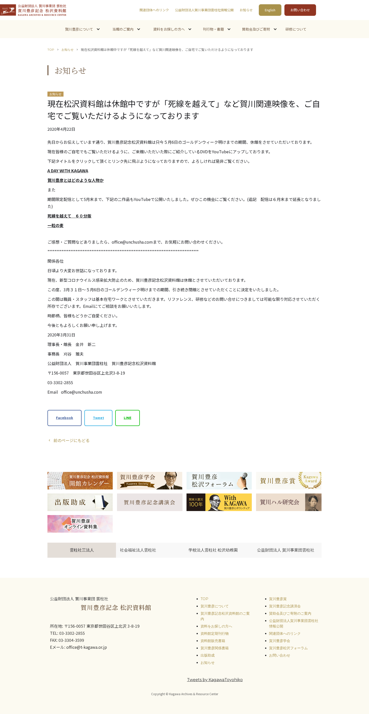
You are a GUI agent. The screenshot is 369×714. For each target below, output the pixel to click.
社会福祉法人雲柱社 (138, 550)
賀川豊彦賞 (278, 599)
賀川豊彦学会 (279, 640)
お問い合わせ (300, 10)
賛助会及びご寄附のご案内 (290, 613)
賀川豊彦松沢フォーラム (288, 648)
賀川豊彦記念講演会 (285, 606)
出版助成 (208, 655)
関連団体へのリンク (154, 10)
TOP (50, 49)
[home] (33, 10)
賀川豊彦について (215, 606)
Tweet (98, 418)
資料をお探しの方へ (216, 626)
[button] (82, 29)
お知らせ (246, 10)
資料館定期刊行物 (215, 633)
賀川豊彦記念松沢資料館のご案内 (225, 616)
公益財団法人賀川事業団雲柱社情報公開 (204, 10)
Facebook (64, 418)
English (270, 10)
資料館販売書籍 (213, 640)
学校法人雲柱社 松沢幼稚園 (213, 550)
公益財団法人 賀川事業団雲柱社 (285, 550)
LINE (127, 418)
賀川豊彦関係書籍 (215, 648)
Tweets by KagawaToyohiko (215, 679)
